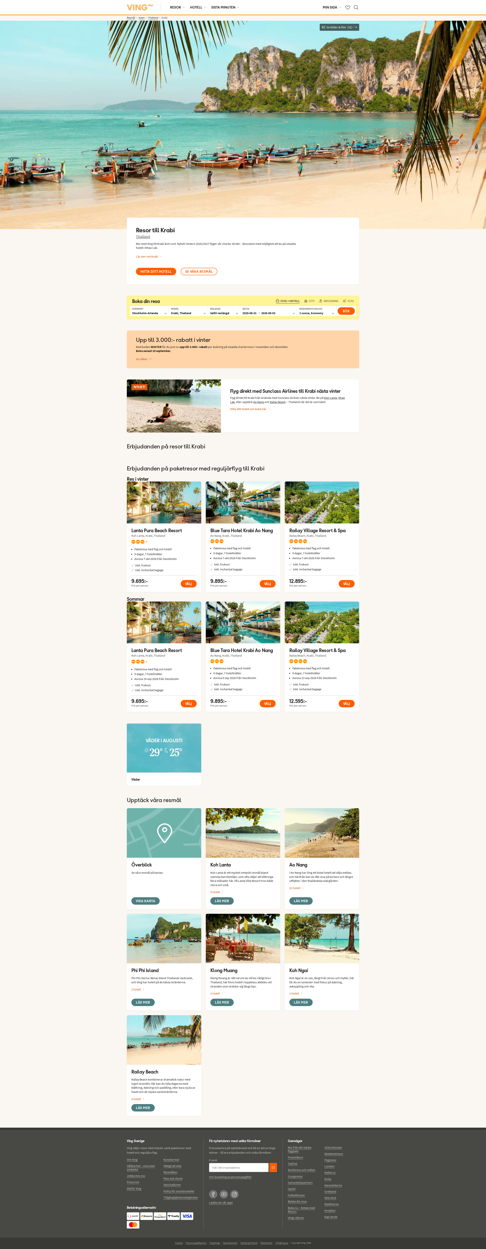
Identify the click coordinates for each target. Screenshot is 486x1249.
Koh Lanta (330, 398)
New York (330, 1198)
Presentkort (295, 1157)
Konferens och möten (301, 1170)
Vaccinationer (172, 1185)
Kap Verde (330, 1217)
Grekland (330, 1191)
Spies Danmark (230, 1242)
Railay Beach (278, 402)
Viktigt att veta (172, 1166)
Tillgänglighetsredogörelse (180, 1197)
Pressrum (133, 1182)
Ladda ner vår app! (221, 1202)
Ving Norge (215, 1242)
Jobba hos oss (136, 1176)
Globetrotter (266, 1242)
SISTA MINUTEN (223, 7)
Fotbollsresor (296, 1195)
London (329, 1166)
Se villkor (142, 359)
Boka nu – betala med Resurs (301, 1209)
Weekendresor (333, 1154)
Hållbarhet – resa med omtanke (141, 1167)
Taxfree (292, 1163)
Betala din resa (297, 1201)
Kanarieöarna (333, 1185)
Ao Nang (258, 402)
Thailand (143, 236)
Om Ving (132, 1159)
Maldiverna (331, 1204)
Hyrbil (291, 1189)
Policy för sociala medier (179, 1191)
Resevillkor (170, 1172)
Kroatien (329, 1210)
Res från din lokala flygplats (299, 1149)
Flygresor (330, 1160)
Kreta (327, 1179)
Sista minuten (333, 1147)
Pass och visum (173, 1178)
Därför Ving (134, 1188)
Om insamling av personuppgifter (230, 1177)
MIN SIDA (330, 7)
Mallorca (329, 1172)
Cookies (179, 1242)
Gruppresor (295, 1176)
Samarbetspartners (300, 1182)
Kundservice (171, 1159)
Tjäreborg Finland (248, 1242)
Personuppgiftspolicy (196, 1242)
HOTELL (196, 7)
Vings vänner (296, 1218)
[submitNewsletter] (273, 1167)
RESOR (175, 7)
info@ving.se (281, 1242)
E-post (213, 1160)
